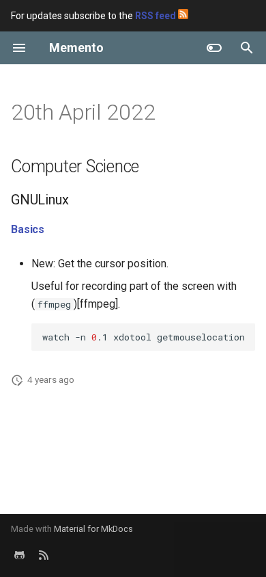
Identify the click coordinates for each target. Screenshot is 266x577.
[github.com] (19, 555)
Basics (27, 229)
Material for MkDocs (93, 529)
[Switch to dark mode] (214, 48)
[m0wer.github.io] (44, 555)
